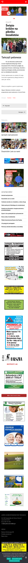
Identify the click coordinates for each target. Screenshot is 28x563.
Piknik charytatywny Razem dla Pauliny (11, 220)
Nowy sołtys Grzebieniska (8, 217)
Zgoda (8, 558)
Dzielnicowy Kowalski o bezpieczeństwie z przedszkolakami (12, 209)
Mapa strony (4, 512)
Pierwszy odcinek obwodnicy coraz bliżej (12, 226)
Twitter (14, 97)
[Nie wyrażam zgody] (26, 557)
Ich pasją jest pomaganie (8, 223)
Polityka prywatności (6, 510)
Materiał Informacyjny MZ (7, 508)
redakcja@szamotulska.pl (8, 499)
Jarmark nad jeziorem (7, 195)
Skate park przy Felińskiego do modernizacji (13, 205)
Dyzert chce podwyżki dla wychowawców (12, 213)
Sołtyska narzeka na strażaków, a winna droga (13, 202)
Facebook (9, 97)
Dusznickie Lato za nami (7, 198)
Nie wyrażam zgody (16, 558)
